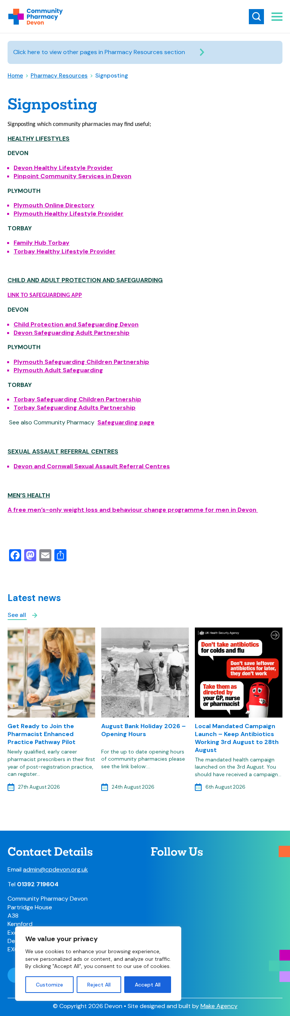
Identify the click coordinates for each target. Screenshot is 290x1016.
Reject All (99, 984)
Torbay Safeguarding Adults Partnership (75, 408)
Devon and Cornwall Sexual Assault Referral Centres (92, 466)
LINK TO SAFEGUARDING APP (45, 295)
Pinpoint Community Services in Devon (72, 176)
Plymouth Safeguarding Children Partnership (81, 362)
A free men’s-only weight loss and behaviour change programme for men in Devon (133, 510)
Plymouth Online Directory (54, 205)
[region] (98, 963)
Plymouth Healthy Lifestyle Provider (68, 213)
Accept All (147, 984)
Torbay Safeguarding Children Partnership (77, 399)
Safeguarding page (125, 422)
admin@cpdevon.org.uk (55, 869)
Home (15, 75)
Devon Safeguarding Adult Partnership (72, 333)
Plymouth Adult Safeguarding (58, 370)
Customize (49, 984)
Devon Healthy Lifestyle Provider (63, 168)
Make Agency (219, 1006)
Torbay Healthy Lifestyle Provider (65, 251)
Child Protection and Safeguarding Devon (76, 324)
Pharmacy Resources (59, 75)
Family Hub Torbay (41, 243)
